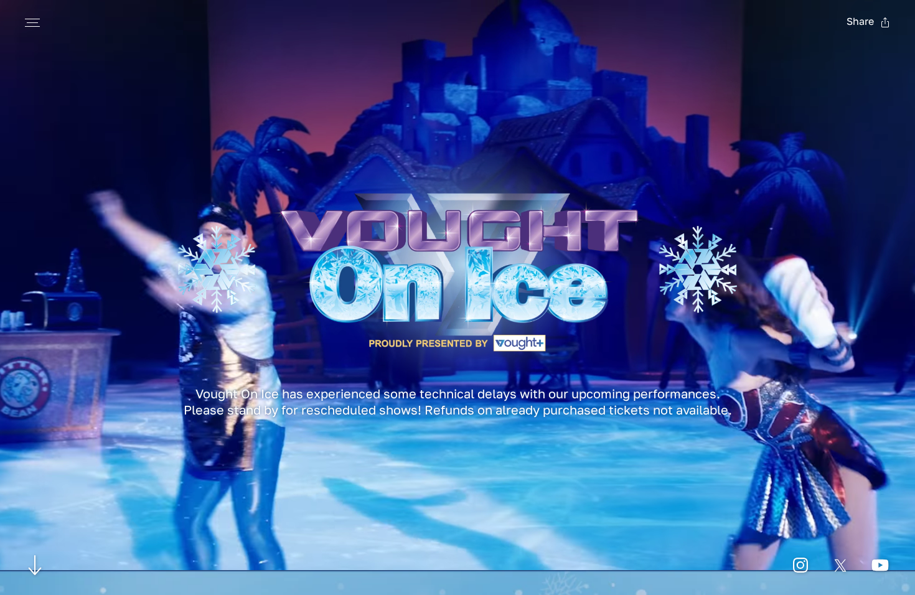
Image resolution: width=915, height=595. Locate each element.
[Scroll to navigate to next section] (35, 565)
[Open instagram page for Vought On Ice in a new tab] (800, 565)
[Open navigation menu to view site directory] (32, 22)
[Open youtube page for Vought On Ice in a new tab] (880, 565)
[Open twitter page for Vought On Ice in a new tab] (840, 565)
